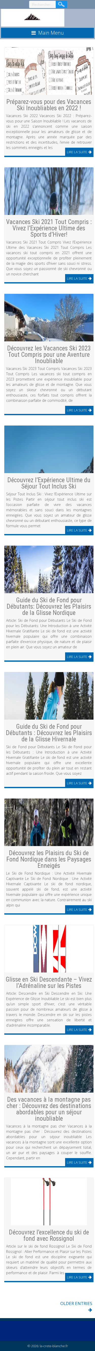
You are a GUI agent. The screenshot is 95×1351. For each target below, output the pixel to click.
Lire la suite (77, 152)
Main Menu (51, 32)
